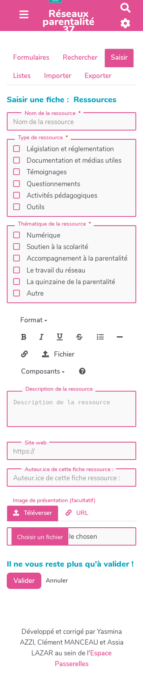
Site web (35, 443)
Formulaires (31, 57)
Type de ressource (40, 138)
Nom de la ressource (50, 113)
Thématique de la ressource (52, 224)
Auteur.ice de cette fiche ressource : (69, 469)
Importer (57, 75)
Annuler (57, 581)
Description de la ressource (59, 389)
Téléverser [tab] (37, 513)
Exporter (98, 75)
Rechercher (80, 57)
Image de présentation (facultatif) (54, 500)
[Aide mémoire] (82, 371)
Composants (41, 371)
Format (32, 320)
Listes (22, 75)
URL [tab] (81, 513)
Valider (24, 580)
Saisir (119, 57)
